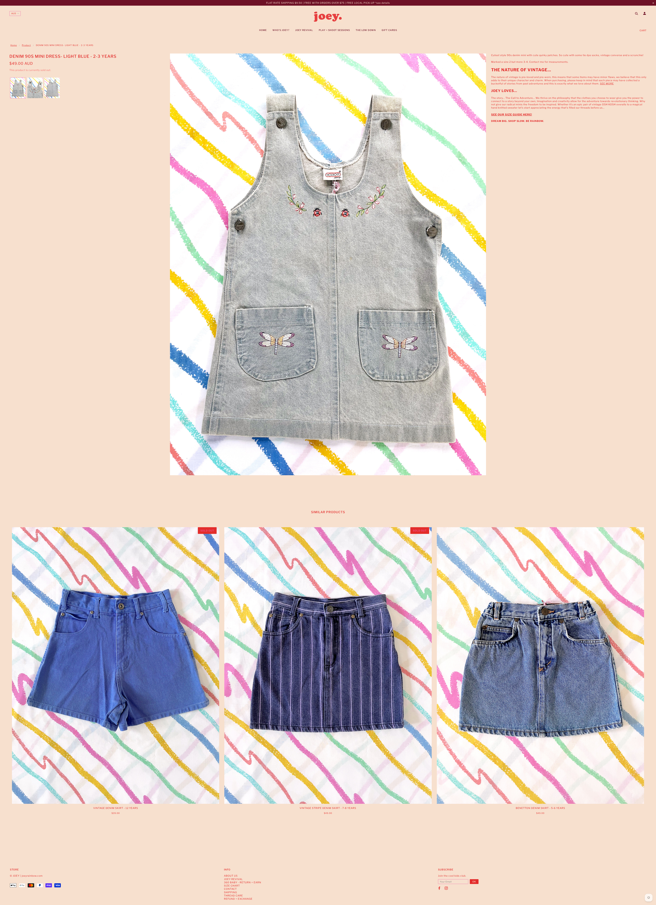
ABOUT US (231, 875)
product (26, 45)
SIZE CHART (232, 885)
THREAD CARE (233, 895)
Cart (643, 30)
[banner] (328, 17)
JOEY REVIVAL (233, 879)
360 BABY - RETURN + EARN (242, 882)
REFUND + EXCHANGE (238, 898)
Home (13, 45)
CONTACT (230, 888)
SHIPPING (230, 892)
